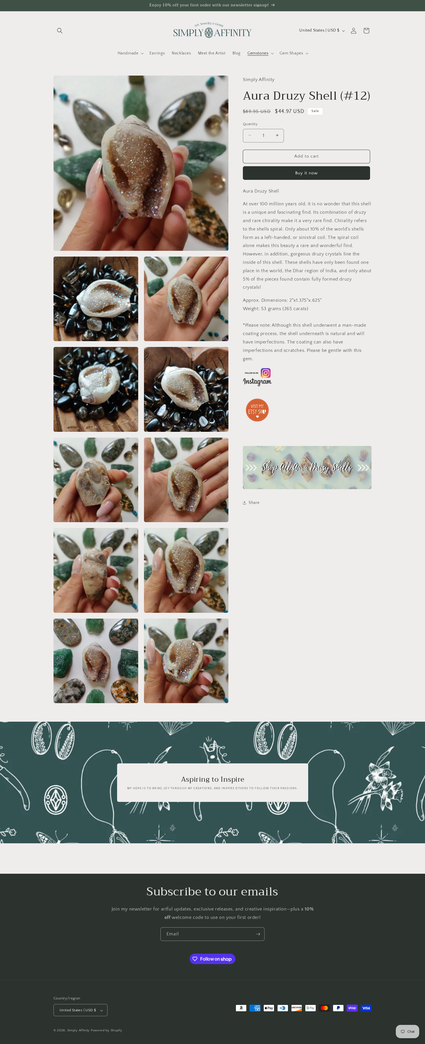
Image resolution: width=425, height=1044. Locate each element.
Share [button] (254, 502)
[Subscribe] (258, 934)
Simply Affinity (78, 1030)
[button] (59, 30)
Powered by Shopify (106, 1030)
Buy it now (306, 172)
